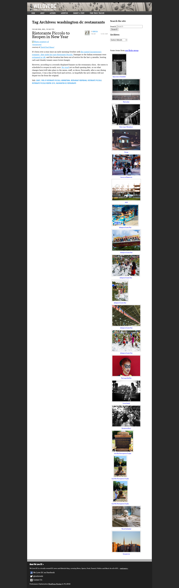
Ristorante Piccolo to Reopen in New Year (51, 35)
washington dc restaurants (66, 83)
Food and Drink (36, 29)
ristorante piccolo (94, 80)
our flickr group (131, 51)
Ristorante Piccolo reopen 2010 (43, 83)
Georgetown (65, 80)
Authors (53, 13)
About (42, 13)
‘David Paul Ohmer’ (47, 47)
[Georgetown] (40, 42)
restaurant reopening (79, 80)
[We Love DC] (91, 7)
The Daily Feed (50, 29)
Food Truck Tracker (97, 13)
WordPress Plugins (55, 584)
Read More (123, 568)
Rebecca (95, 32)
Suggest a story (79, 13)
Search (113, 27)
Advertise (64, 13)
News (43, 29)
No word (65, 68)
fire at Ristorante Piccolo (50, 80)
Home (33, 13)
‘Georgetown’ (37, 45)
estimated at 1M (38, 57)
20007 (38, 80)
